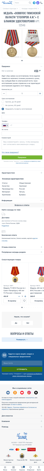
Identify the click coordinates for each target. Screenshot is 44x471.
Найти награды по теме (11, 210)
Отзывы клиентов (9, 247)
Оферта (9, 407)
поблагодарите (7, 399)
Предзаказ (6, 66)
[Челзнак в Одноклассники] (15, 393)
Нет (27, 323)
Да (16, 323)
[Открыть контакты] (41, 2)
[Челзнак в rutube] (36, 393)
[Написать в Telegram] (34, 2)
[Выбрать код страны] (5, 125)
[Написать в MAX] (37, 2)
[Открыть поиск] (30, 3)
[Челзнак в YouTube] (22, 393)
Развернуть (21, 339)
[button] (21, 3)
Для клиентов (7, 416)
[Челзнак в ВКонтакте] (8, 393)
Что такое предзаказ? (10, 152)
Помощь (5, 427)
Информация (7, 200)
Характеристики (8, 173)
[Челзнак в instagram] (29, 393)
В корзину (12, 301)
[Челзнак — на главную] (7, 3)
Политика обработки (20, 407)
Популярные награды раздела (14, 252)
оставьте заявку (16, 404)
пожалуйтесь (30, 397)
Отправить (22, 369)
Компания (6, 421)
